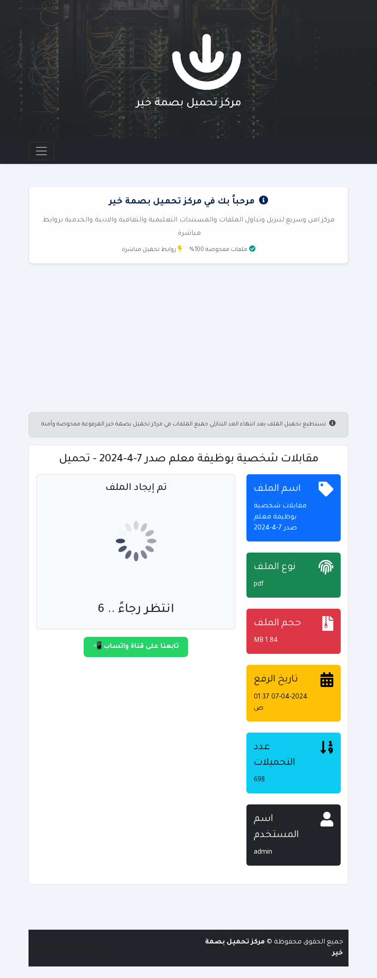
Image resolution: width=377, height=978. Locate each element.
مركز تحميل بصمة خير (188, 104)
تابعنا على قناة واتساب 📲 (136, 647)
